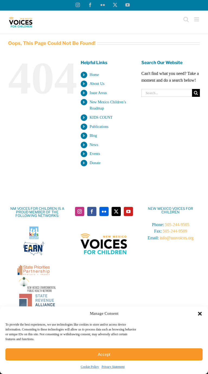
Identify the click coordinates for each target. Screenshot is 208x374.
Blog (93, 136)
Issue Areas (98, 93)
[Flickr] (104, 211)
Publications (99, 127)
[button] (200, 313)
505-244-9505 (177, 224)
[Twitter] (116, 211)
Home (94, 75)
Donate (95, 163)
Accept (104, 354)
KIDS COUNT (101, 117)
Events (95, 154)
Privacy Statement (113, 367)
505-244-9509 (175, 231)
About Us (97, 84)
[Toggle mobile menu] (197, 19)
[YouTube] (128, 211)
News (94, 145)
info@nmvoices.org (177, 238)
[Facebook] (91, 211)
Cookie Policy (90, 367)
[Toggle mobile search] (186, 19)
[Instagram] (79, 211)
